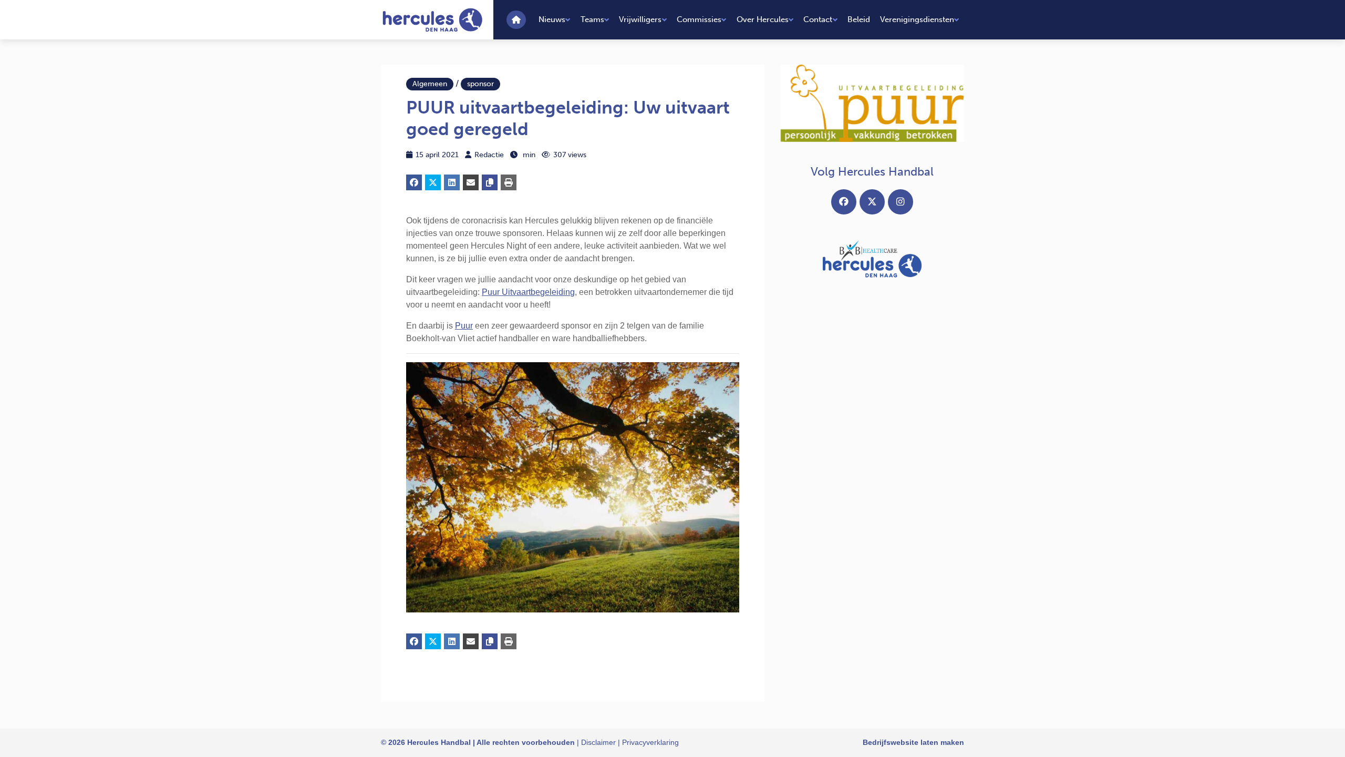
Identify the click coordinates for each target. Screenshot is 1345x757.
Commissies (699, 19)
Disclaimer (598, 742)
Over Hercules (763, 19)
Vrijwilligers (640, 19)
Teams (592, 19)
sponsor (480, 83)
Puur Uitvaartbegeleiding (528, 292)
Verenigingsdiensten (917, 19)
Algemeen (429, 83)
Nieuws (552, 19)
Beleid (858, 19)
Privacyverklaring (650, 742)
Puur (464, 325)
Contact (817, 19)
